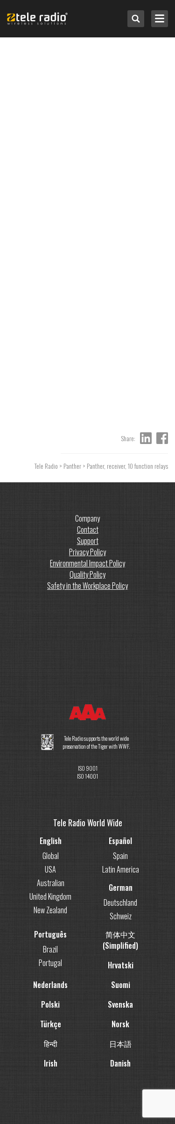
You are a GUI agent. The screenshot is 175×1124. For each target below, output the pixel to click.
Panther (72, 466)
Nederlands (50, 984)
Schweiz (121, 916)
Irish (50, 1063)
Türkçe (50, 1024)
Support (87, 540)
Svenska (120, 1004)
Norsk (120, 1024)
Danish (120, 1063)
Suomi (120, 984)
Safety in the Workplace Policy (87, 585)
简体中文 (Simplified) (120, 940)
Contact (87, 529)
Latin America (120, 869)
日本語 (120, 1043)
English (51, 840)
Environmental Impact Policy (87, 563)
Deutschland (120, 902)
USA (50, 869)
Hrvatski (120, 965)
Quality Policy (87, 574)
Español (120, 840)
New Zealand (50, 910)
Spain (120, 855)
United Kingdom (50, 896)
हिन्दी (50, 1043)
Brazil (50, 949)
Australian (50, 882)
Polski (50, 1004)
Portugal (50, 962)
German (121, 887)
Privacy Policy (87, 552)
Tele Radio (46, 466)
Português (50, 934)
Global (50, 855)
